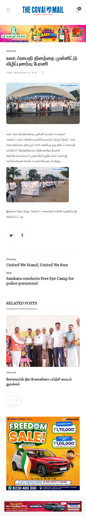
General (11, 50)
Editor (9, 72)
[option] (43, 351)
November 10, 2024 (25, 72)
